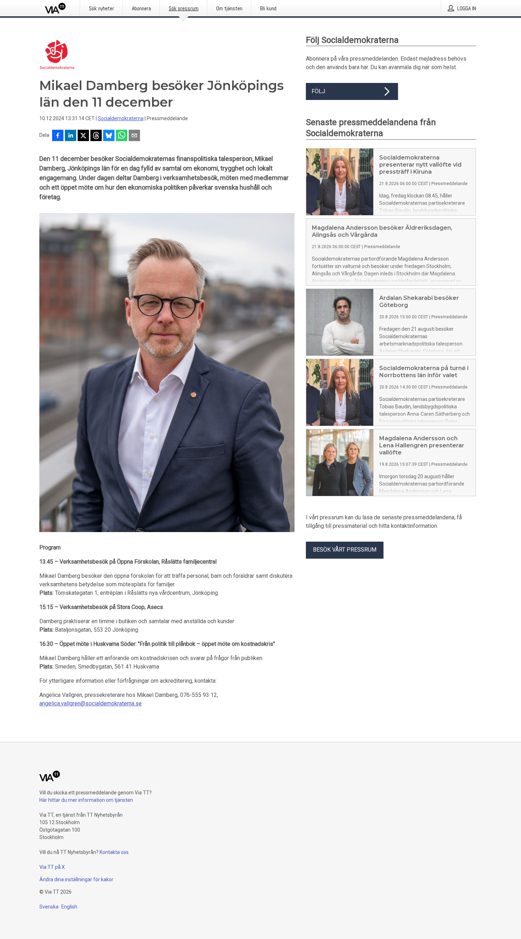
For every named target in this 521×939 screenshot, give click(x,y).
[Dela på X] (83, 136)
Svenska (48, 907)
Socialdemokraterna (121, 118)
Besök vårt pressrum (344, 549)
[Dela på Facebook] (57, 136)
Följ (318, 91)
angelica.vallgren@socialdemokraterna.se (90, 703)
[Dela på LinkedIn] (70, 136)
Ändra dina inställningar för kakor (76, 879)
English (69, 907)
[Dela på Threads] (96, 136)
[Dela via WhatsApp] (121, 136)
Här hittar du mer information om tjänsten (86, 800)
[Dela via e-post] (134, 136)
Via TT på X (52, 867)
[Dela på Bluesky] (108, 136)
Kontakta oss (114, 852)
